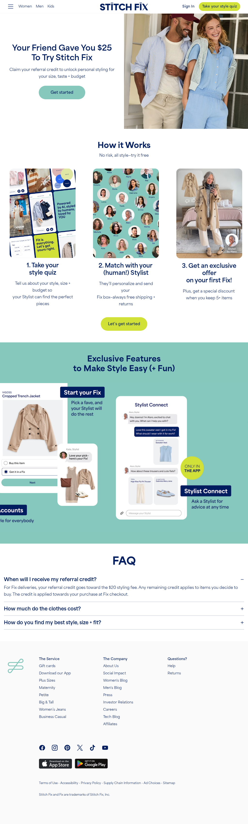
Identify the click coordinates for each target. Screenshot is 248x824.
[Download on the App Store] (55, 763)
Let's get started (124, 324)
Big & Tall (46, 702)
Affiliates (110, 724)
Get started (62, 92)
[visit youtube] (105, 747)
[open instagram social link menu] (54, 747)
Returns (174, 673)
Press (107, 695)
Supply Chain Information (122, 783)
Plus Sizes (47, 680)
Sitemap (169, 783)
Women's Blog (115, 680)
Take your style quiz (219, 6)
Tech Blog (111, 717)
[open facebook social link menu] (42, 747)
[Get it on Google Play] (91, 763)
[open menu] (10, 6)
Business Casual (52, 717)
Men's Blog (112, 688)
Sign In (188, 6)
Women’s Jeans (52, 710)
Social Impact (114, 673)
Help (171, 666)
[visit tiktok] (92, 747)
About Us (111, 666)
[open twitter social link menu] (80, 747)
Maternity (47, 688)
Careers (110, 710)
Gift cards (47, 666)
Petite (44, 695)
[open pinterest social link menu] (67, 747)
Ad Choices (152, 783)
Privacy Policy (91, 783)
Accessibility (69, 783)
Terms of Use (48, 783)
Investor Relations (118, 702)
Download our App (55, 673)
